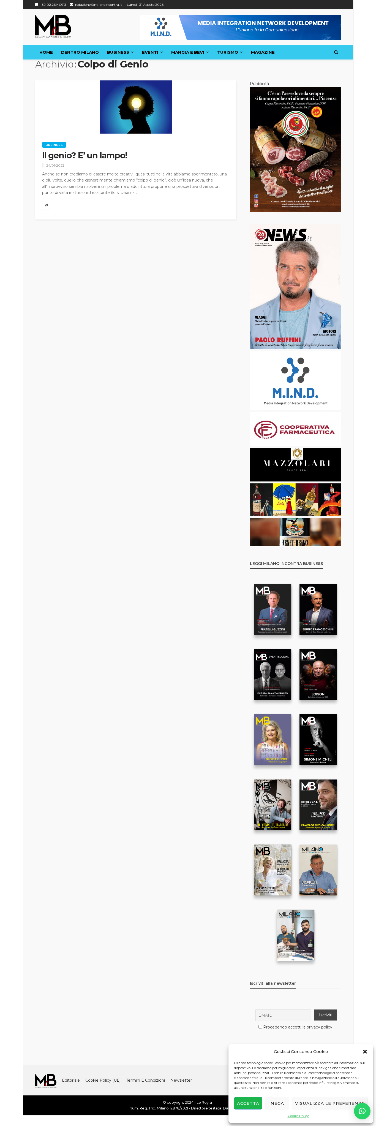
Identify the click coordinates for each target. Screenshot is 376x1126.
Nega (277, 1103)
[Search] (336, 52)
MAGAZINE (263, 52)
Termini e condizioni (145, 1080)
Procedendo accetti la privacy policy (297, 1027)
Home (46, 52)
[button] (365, 1051)
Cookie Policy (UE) (103, 1080)
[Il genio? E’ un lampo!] (135, 107)
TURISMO (227, 52)
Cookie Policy (298, 1116)
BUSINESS (118, 52)
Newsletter (181, 1080)
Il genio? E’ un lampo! (85, 156)
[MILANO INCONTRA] (45, 1080)
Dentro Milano (80, 52)
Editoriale (71, 1080)
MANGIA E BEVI (187, 52)
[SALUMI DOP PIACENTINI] (295, 149)
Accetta (248, 1103)
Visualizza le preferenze (330, 1103)
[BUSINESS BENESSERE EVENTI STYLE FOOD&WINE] (53, 26)
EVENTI (150, 52)
